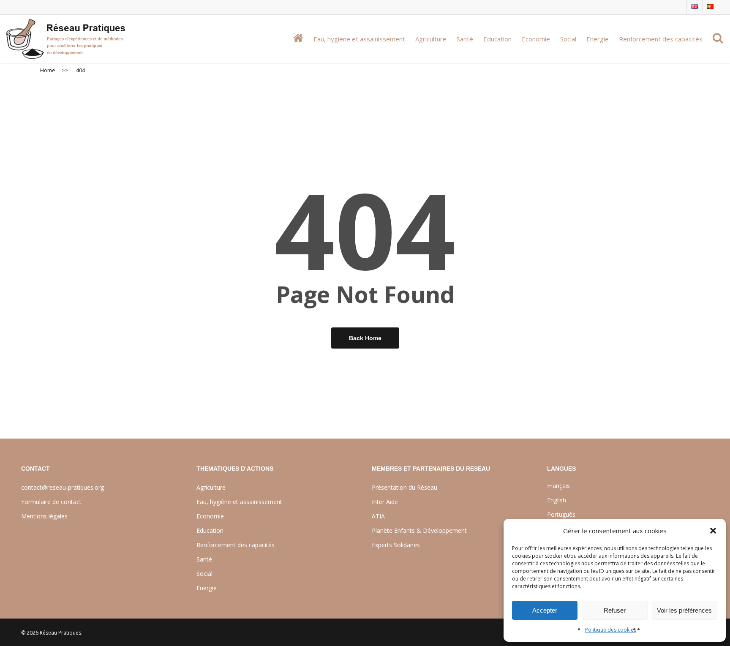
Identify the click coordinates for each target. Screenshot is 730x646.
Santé (204, 559)
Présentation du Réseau (404, 487)
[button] (713, 530)
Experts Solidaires (396, 545)
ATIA (378, 516)
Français (558, 486)
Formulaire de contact (51, 502)
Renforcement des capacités (235, 545)
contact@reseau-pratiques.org (62, 487)
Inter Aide (385, 502)
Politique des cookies (610, 629)
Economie (210, 516)
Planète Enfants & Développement (419, 530)
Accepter (544, 610)
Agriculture (211, 487)
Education (209, 530)
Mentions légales (44, 516)
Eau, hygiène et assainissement (239, 502)
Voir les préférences (684, 610)
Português (561, 514)
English (556, 500)
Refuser (615, 610)
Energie (206, 588)
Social (204, 574)
